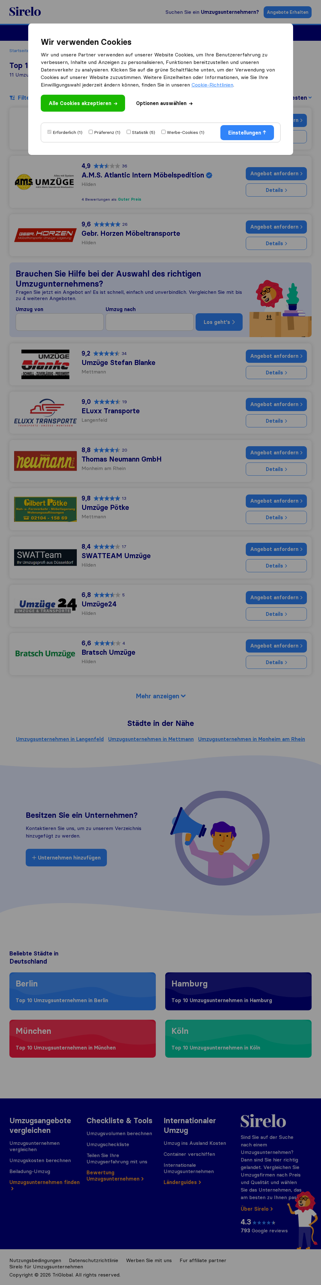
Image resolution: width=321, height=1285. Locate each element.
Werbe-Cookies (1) (185, 132)
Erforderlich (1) (67, 132)
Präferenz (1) (107, 132)
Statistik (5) (143, 132)
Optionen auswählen (161, 103)
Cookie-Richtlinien (212, 85)
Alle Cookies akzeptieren (80, 103)
